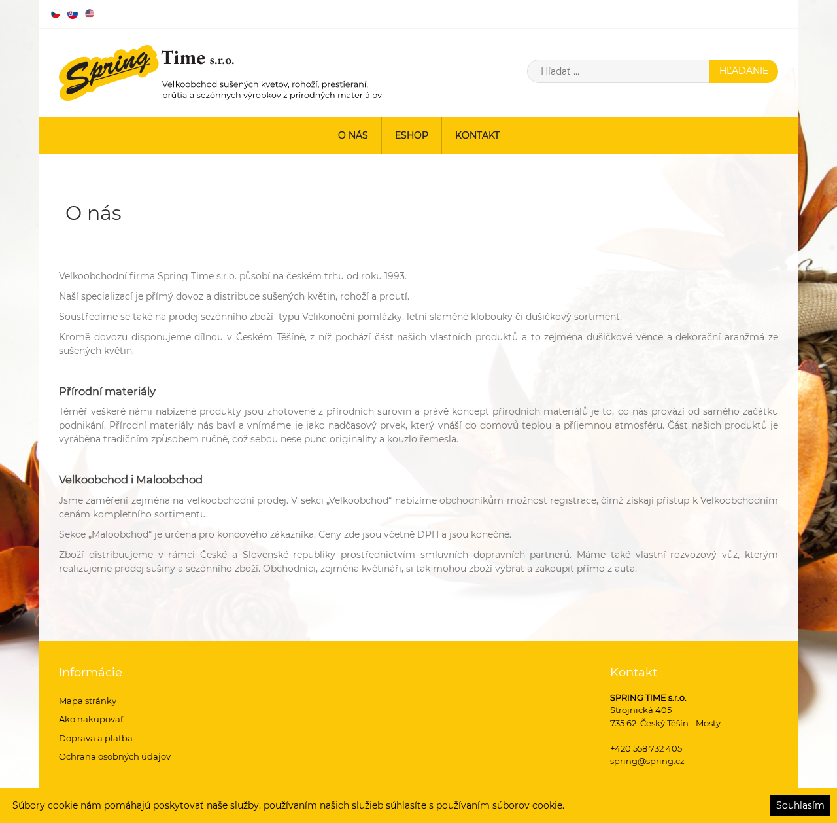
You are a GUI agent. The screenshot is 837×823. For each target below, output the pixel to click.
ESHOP (411, 135)
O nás (353, 135)
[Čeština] (55, 13)
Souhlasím (800, 805)
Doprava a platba (96, 738)
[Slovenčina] (72, 13)
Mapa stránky (87, 700)
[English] (89, 13)
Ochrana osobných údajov (115, 756)
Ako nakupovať (91, 719)
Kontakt (477, 135)
